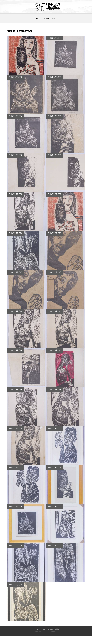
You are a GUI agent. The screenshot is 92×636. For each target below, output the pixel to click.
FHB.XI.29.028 (15, 584)
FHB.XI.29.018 (15, 389)
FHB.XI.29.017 (54, 350)
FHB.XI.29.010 (15, 233)
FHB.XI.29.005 (54, 116)
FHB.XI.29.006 (15, 155)
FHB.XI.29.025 (54, 506)
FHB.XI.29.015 (54, 311)
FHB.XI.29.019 (54, 389)
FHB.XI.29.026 (15, 545)
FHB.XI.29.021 (54, 428)
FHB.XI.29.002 (15, 77)
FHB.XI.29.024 (15, 506)
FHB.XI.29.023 (54, 467)
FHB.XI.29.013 (54, 272)
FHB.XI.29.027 (54, 545)
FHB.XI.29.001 (54, 38)
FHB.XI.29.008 (15, 194)
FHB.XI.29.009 (54, 194)
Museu (43, 629)
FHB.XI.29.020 (15, 428)
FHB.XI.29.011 (54, 233)
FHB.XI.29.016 (15, 350)
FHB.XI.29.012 (15, 272)
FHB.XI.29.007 (54, 155)
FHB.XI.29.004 (15, 116)
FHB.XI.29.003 (54, 77)
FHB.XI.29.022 (15, 467)
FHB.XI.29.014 (15, 311)
